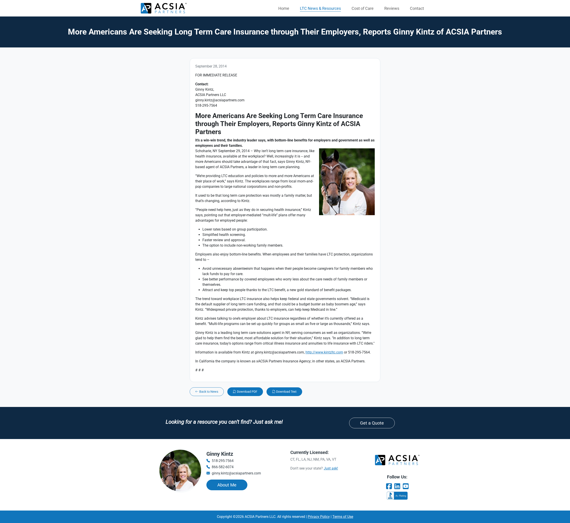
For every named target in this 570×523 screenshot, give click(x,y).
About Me (226, 485)
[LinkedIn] (397, 486)
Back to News (208, 391)
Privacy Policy (319, 517)
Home (283, 8)
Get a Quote (372, 423)
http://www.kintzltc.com (324, 352)
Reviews (391, 8)
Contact (417, 8)
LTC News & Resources (320, 8)
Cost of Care (363, 8)
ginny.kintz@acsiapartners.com (236, 473)
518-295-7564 (223, 461)
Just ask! (331, 468)
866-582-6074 (223, 467)
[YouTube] (405, 486)
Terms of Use (342, 517)
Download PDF (247, 391)
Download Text (286, 391)
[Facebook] (389, 486)
